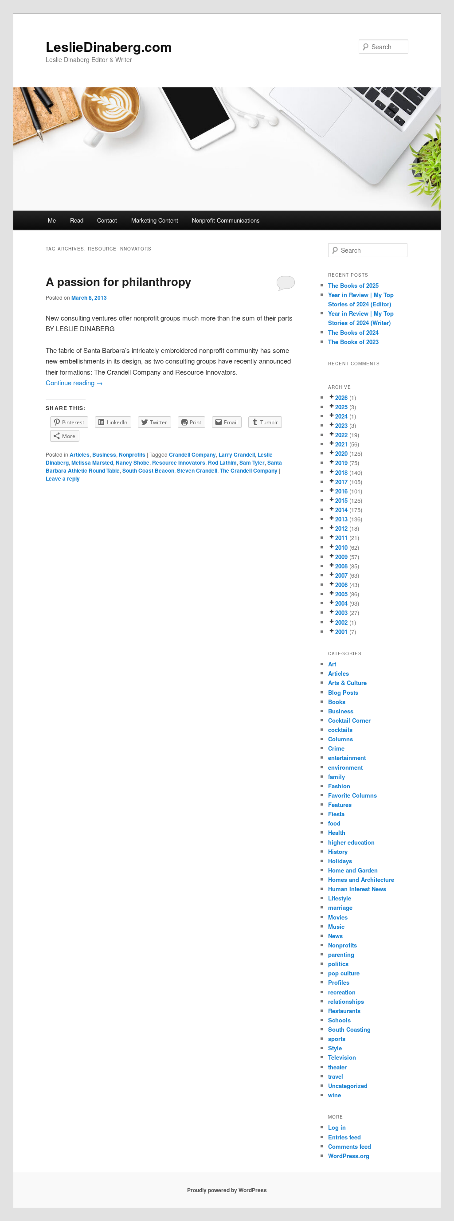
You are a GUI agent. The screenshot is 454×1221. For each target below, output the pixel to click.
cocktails (340, 729)
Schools (339, 1020)
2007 (341, 575)
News (335, 935)
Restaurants (344, 1010)
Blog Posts (343, 692)
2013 (341, 519)
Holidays (340, 861)
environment (345, 767)
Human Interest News (357, 888)
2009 (341, 556)
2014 (341, 509)
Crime (336, 748)
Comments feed (349, 1146)
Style (335, 1048)
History (338, 851)
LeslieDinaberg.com (109, 46)
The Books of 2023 (353, 341)
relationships (346, 1001)
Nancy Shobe (132, 462)
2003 (341, 612)
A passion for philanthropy (118, 281)
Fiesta (336, 814)
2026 (341, 397)
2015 (341, 500)
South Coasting (349, 1029)
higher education (351, 842)
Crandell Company (192, 454)
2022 (341, 434)
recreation (342, 992)
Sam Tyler (252, 462)
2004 (341, 603)
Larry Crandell (237, 454)
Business (104, 454)
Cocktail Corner (349, 720)
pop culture (344, 973)
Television (342, 1057)
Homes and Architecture (361, 879)
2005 (341, 594)
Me (52, 220)
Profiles (338, 982)
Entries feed (344, 1137)
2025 (341, 407)
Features (340, 804)
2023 (341, 425)
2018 (341, 472)
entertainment (347, 757)
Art (332, 664)
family (336, 776)
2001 (341, 631)
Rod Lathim (222, 462)
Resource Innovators (178, 462)
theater (337, 1067)
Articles (80, 454)
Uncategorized (348, 1085)
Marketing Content (154, 220)
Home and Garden (353, 870)
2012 (341, 528)
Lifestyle (339, 898)
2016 (341, 491)
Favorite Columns (352, 795)
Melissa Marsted (92, 462)
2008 (341, 566)
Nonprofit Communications (226, 220)
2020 (341, 453)
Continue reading (74, 382)
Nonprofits (132, 454)
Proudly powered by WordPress (227, 1190)
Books (336, 701)
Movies (338, 917)
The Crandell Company (249, 470)
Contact (107, 220)
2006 (341, 584)
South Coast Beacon (148, 470)
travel (335, 1076)
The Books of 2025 (353, 285)
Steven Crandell (197, 470)
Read (76, 220)
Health (336, 832)
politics (338, 963)
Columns (340, 739)
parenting (341, 954)
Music (336, 926)
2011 (341, 537)
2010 (341, 547)
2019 (341, 462)
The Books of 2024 (353, 332)
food (334, 823)
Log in (337, 1127)
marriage (340, 907)
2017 (341, 481)
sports (336, 1038)
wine (334, 1095)
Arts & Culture (347, 682)
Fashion (339, 786)
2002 (341, 622)
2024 (341, 416)
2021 (341, 444)
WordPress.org (348, 1155)
